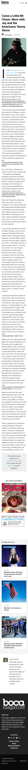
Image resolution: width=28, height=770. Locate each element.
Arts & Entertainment (9, 547)
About (14, 743)
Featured (6, 582)
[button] (26, 3)
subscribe (11, 466)
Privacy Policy (14, 741)
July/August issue (12, 461)
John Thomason (8, 34)
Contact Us (14, 748)
